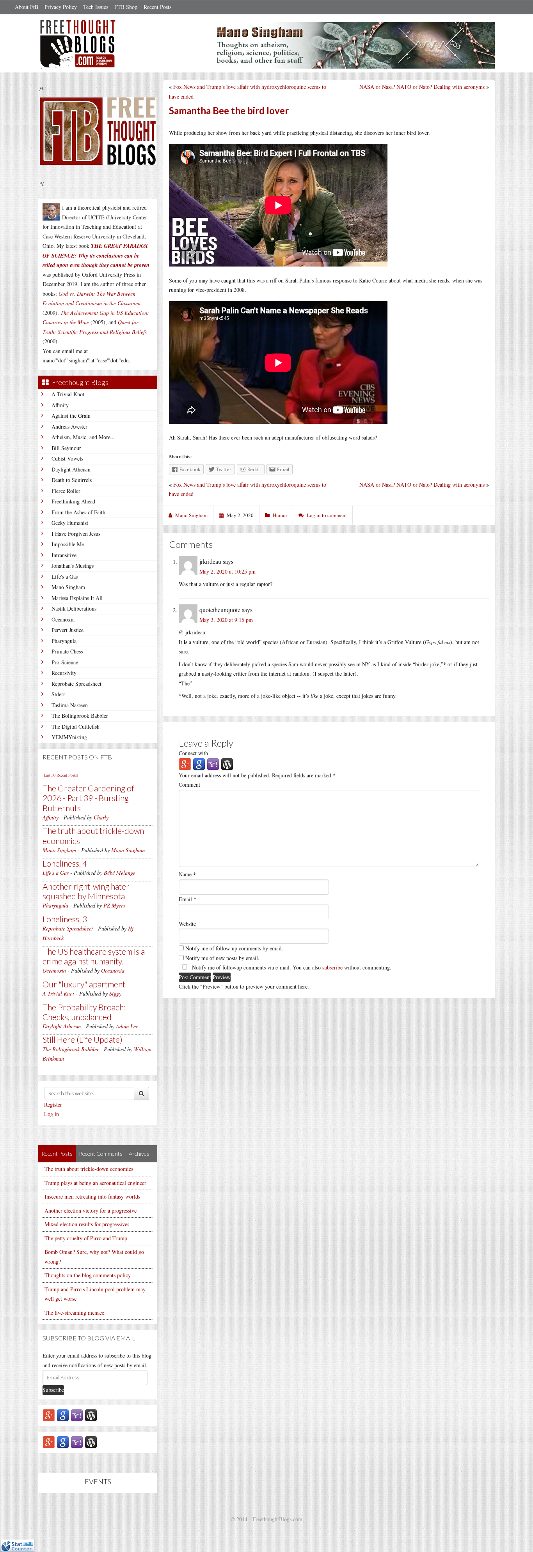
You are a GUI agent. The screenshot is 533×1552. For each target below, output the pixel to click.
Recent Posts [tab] (57, 1153)
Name (187, 874)
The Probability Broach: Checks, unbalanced (84, 1012)
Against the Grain (71, 415)
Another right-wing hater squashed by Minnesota (86, 891)
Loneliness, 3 (65, 919)
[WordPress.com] (91, 1414)
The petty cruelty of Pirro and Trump (85, 1238)
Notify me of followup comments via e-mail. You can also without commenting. (290, 967)
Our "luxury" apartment (84, 984)
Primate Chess (67, 651)
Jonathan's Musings (73, 565)
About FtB (26, 7)
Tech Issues (95, 7)
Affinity (60, 405)
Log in (51, 1114)
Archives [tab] (139, 1153)
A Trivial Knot (68, 394)
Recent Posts (157, 7)
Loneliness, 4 (65, 863)
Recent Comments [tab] (101, 1153)
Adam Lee (127, 1026)
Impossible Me (68, 544)
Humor (280, 515)
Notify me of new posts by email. (222, 958)
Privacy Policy (60, 7)
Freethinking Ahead (73, 501)
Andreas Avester (69, 426)
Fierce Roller (66, 490)
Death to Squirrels (72, 480)
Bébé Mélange (119, 872)
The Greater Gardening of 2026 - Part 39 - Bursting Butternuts (88, 797)
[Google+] (49, 1414)
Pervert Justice (68, 630)
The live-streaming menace (74, 1312)
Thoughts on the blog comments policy (87, 1275)
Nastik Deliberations (74, 608)
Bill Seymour (66, 448)
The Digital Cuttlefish (75, 726)
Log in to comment (327, 515)
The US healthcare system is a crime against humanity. (94, 956)
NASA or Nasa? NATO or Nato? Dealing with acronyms (422, 86)
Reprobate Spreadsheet (76, 683)
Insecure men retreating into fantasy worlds (92, 1196)
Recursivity (64, 672)
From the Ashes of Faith (78, 512)
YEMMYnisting (69, 737)
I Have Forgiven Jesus (76, 533)
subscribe (332, 967)
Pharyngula (64, 640)
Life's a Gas (65, 576)
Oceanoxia (63, 619)
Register (53, 1104)
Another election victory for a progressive (90, 1210)
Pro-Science (65, 662)
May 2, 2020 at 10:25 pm (227, 571)
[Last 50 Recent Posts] (60, 775)
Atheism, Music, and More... (83, 437)
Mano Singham (68, 587)
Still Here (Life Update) (83, 1039)
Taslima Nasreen (70, 705)
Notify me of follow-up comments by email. (234, 948)
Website (187, 923)
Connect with (193, 753)
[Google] (63, 1414)
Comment (189, 784)
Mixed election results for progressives (86, 1224)
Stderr (58, 694)
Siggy (115, 993)
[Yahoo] (77, 1414)
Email (187, 899)
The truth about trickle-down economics (88, 1168)
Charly (101, 817)
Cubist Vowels (67, 458)
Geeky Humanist (70, 522)
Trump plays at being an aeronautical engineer (95, 1183)
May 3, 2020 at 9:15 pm (226, 619)
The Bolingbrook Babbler (80, 715)
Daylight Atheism (71, 469)
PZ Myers (114, 905)
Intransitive (64, 555)
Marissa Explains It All (77, 598)
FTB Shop (125, 7)
